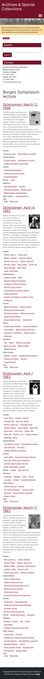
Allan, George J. (10, 559)
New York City (23, 470)
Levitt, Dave (8, 418)
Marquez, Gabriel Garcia (26, 566)
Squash (15, 621)
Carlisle (13, 470)
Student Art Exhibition (12, 316)
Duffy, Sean (21, 268)
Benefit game (26, 190)
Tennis (31, 477)
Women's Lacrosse (23, 343)
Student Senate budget (28, 356)
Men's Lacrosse (10, 346)
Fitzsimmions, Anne (11, 572)
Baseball (17, 477)
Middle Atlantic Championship (15, 193)
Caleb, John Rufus (11, 271)
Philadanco (8, 300)
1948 (6, 201)
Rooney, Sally (23, 569)
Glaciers (24, 359)
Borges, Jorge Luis (11, 261)
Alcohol (14, 356)
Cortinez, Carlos (10, 569)
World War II (27, 320)
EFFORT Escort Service (13, 287)
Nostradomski (28, 647)
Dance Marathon (21, 602)
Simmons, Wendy (25, 258)
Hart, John (19, 431)
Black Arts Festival (11, 307)
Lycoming (7, 480)
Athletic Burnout (10, 349)
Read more (14, 201)
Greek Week (8, 457)
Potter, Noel (22, 255)
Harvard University (30, 326)
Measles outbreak (10, 644)
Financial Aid (8, 634)
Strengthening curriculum (28, 641)
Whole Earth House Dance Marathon (17, 605)
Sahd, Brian (8, 431)
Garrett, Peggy (9, 563)
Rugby (11, 343)
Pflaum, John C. (10, 255)
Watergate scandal (11, 313)
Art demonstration (11, 177)
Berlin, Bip (7, 434)
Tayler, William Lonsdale (26, 154)
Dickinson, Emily (26, 424)
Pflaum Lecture (25, 307)
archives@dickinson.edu (12, 82)
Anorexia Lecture (10, 608)
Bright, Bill (34, 428)
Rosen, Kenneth (24, 559)
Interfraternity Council (26, 160)
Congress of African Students (15, 284)
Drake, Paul (29, 431)
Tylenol (22, 644)
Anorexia (18, 634)
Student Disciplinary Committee (16, 164)
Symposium (8, 602)
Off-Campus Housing (12, 490)
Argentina (30, 615)
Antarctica (8, 336)
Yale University (9, 447)
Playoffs (22, 186)
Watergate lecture (27, 313)
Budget (7, 356)
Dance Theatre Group (12, 579)
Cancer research (10, 641)
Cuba (12, 180)
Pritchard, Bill (9, 421)
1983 (6, 367)
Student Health (21, 651)
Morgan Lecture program (13, 589)
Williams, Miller (9, 566)
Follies (20, 277)
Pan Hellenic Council (11, 444)
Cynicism (7, 493)
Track (24, 477)
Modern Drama (9, 496)
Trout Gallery (9, 329)
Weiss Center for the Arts (25, 329)
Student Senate (10, 160)
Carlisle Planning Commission (15, 451)
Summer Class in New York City (16, 464)
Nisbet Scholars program (13, 582)
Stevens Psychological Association (17, 595)
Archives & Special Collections (18, 6)
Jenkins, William (10, 428)
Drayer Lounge (29, 333)
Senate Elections (21, 196)
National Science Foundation (15, 281)
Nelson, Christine (10, 258)
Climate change (10, 362)
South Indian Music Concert (14, 467)
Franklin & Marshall (28, 480)
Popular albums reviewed (22, 493)
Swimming (8, 477)
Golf (5, 343)
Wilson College (23, 346)
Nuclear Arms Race (11, 359)
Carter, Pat (33, 264)
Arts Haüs (21, 447)
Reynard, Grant (9, 154)
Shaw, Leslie (22, 264)
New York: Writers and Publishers (16, 460)
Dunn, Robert (23, 428)
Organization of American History (16, 290)
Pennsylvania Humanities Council (16, 585)
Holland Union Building (12, 326)
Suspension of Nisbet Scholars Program (19, 638)
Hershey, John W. (22, 418)
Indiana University (11, 294)
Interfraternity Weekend (13, 170)
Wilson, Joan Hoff (27, 261)
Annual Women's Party (12, 320)
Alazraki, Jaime (9, 264)
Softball (16, 480)
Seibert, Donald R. (27, 572)
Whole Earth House (11, 592)
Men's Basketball (10, 186)
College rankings (10, 486)
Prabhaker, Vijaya (10, 437)
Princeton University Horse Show (16, 628)
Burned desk (9, 651)
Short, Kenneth (9, 268)
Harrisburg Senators (11, 190)
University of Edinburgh (13, 333)
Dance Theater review (12, 647)
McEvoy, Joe (18, 434)
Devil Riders (8, 625)
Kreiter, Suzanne (31, 434)
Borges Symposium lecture (14, 173)
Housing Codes (28, 490)
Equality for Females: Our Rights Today (19, 297)
